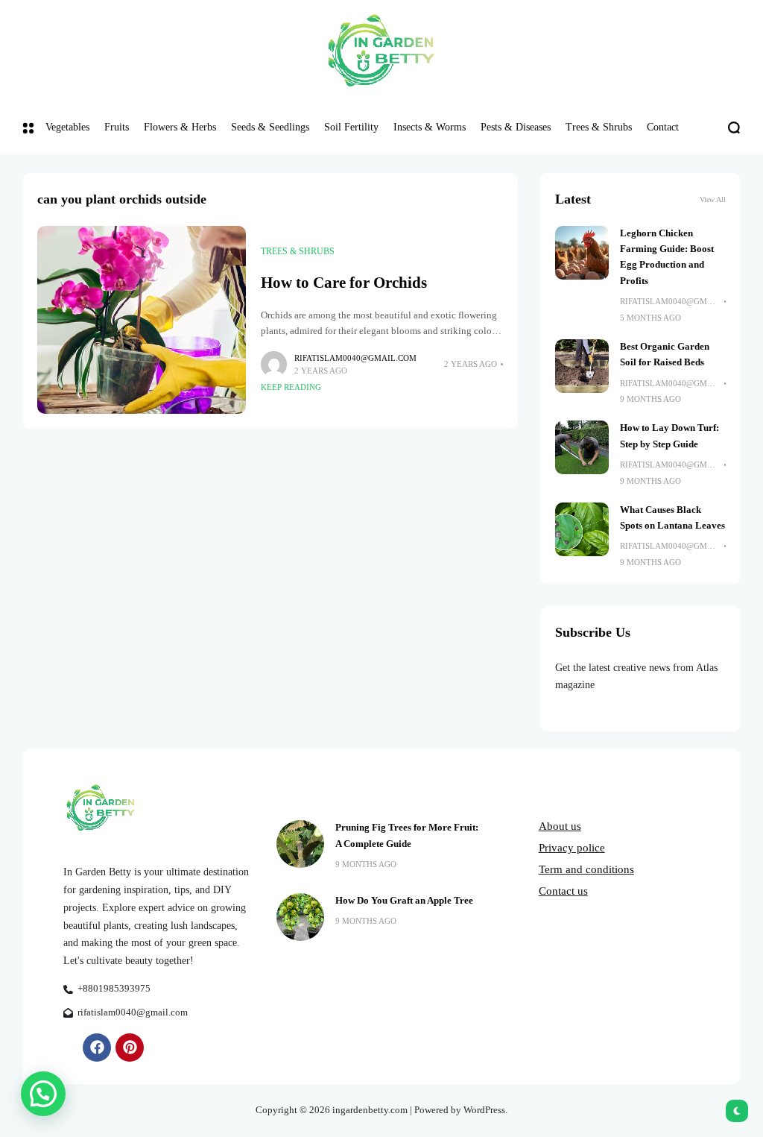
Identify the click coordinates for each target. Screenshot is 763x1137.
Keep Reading (291, 386)
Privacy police (572, 848)
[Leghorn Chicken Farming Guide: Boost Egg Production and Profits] (582, 253)
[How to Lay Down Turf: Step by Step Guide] (582, 447)
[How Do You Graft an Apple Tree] (300, 917)
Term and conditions (586, 869)
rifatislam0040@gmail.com (355, 357)
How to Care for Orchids (344, 283)
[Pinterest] (129, 1047)
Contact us (563, 891)
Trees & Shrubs (298, 251)
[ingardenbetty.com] (381, 50)
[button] (43, 1093)
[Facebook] (97, 1047)
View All (713, 199)
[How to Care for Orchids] (141, 320)
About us (560, 826)
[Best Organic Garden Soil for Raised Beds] (582, 366)
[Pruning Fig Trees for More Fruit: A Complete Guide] (300, 844)
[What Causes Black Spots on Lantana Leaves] (582, 529)
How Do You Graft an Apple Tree (404, 900)
